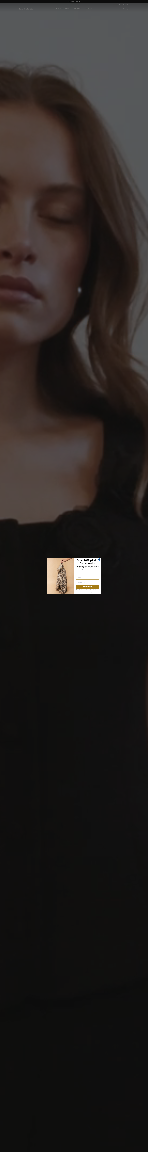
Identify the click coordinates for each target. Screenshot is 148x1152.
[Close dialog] (99, 559)
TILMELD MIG (87, 587)
